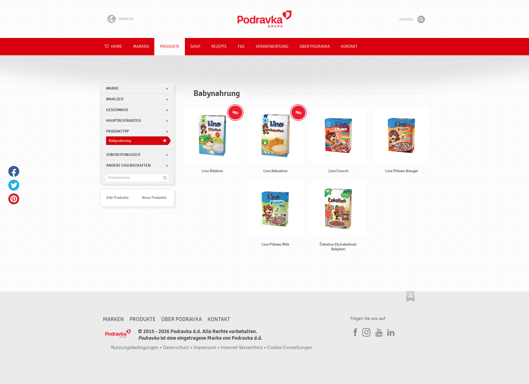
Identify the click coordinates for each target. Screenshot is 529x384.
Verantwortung (272, 46)
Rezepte (219, 46)
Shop (195, 46)
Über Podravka (314, 46)
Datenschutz (176, 347)
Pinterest (13, 198)
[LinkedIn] (390, 331)
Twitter (13, 185)
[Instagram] (366, 331)
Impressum (204, 347)
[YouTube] (378, 331)
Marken (141, 46)
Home (116, 46)
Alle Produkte (117, 197)
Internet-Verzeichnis (242, 347)
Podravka (264, 19)
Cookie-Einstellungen (289, 347)
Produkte (169, 46)
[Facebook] (354, 331)
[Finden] (421, 19)
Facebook (13, 171)
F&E (241, 46)
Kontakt (349, 46)
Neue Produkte (154, 197)
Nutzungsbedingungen (134, 347)
